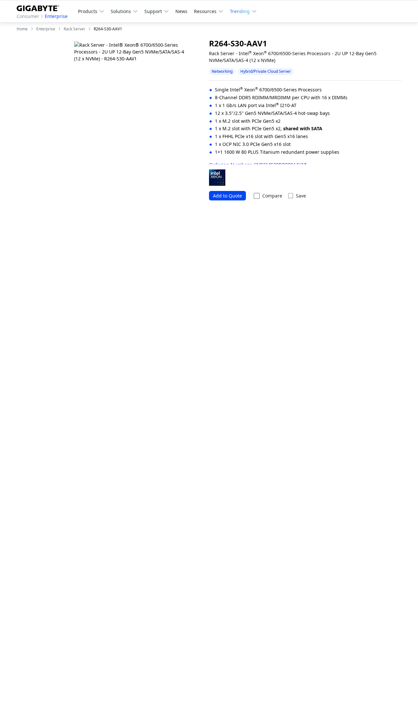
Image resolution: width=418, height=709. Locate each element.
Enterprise (56, 16)
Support (153, 11)
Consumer (28, 16)
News (181, 11)
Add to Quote (227, 196)
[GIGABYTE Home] (40, 7)
